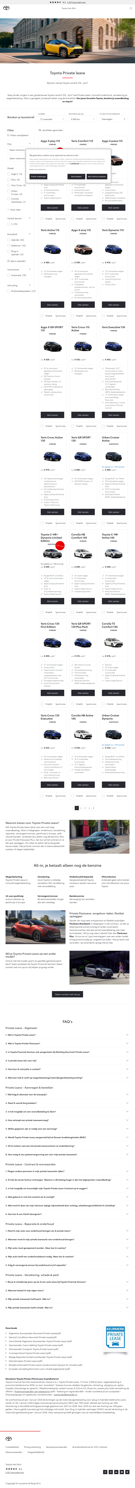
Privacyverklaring (32, 1446)
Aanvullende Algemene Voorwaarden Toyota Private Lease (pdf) (40, 1341)
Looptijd (41, 113)
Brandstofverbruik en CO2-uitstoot (90, 1446)
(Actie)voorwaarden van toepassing (31, 1391)
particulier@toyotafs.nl (65, 1394)
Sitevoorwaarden (14, 1451)
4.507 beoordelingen (76, 2)
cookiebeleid (74, 163)
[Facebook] (105, 1472)
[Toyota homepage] (6, 8)
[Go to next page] (93, 808)
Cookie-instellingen (38, 176)
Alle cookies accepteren (97, 176)
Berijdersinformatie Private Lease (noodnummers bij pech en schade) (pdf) (45, 1364)
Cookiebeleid (12, 1446)
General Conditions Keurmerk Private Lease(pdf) (33, 1337)
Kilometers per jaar (76, 113)
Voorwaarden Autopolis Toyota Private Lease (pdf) (33, 1348)
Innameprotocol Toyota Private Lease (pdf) (30, 1352)
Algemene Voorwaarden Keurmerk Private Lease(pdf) (35, 1333)
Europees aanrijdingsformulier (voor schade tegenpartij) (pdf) (39, 1368)
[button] (20, 144)
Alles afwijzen (76, 176)
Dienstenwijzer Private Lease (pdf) (25, 1360)
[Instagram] (111, 1472)
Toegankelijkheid (36, 1451)
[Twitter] (127, 1472)
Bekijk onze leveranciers (38, 169)
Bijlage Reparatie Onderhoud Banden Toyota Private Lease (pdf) (40, 1356)
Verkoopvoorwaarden (56, 1446)
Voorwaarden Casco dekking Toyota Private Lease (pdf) (36, 1344)
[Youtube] (122, 1472)
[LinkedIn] (116, 1472)
